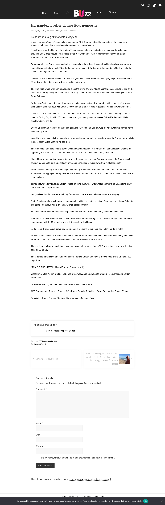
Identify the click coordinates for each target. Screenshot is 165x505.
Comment (41, 389)
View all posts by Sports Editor (60, 330)
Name (39, 423)
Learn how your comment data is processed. (90, 479)
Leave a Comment (69, 31)
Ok (146, 501)
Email (39, 434)
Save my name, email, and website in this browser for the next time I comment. (77, 457)
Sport (56, 341)
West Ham (44, 344)
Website (39, 446)
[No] (161, 501)
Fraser (36, 344)
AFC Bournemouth (46, 341)
